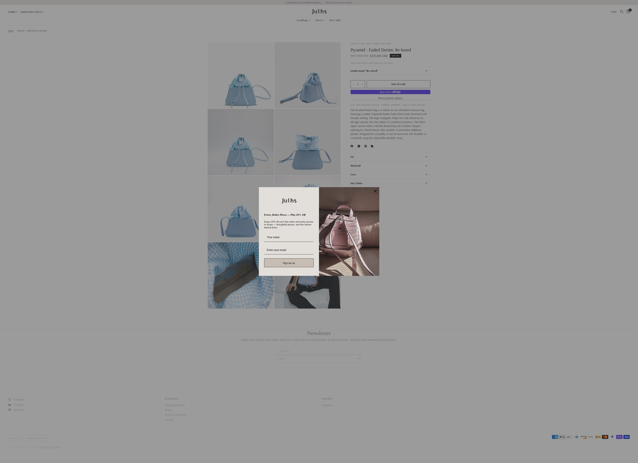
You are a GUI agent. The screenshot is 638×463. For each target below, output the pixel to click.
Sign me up (289, 263)
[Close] (375, 191)
